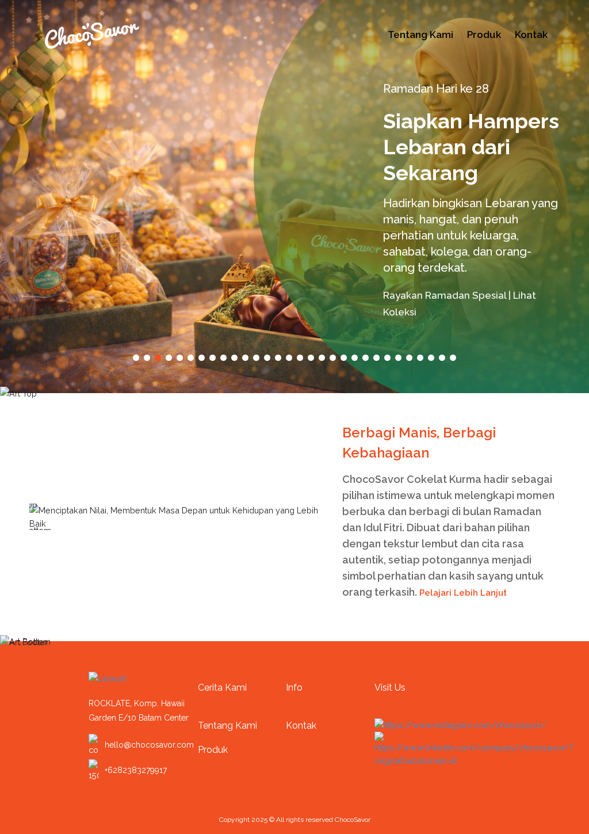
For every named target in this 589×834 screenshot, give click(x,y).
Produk (484, 34)
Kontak (531, 34)
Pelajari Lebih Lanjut (464, 593)
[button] (136, 358)
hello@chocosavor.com (149, 744)
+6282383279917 (136, 770)
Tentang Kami (420, 34)
